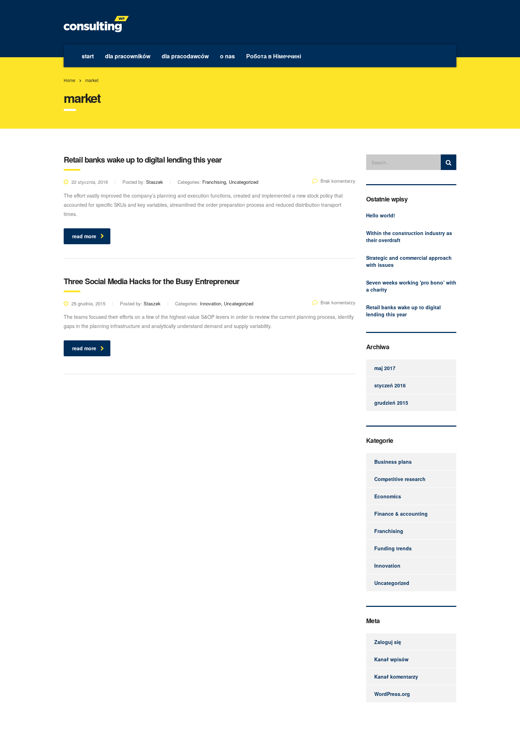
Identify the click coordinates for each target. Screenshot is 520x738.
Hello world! (380, 215)
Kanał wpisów (391, 659)
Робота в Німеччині (273, 56)
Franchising (388, 530)
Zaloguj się (387, 641)
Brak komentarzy (338, 180)
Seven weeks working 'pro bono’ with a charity (411, 286)
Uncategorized (391, 582)
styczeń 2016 (390, 385)
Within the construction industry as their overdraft (409, 236)
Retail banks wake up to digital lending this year (403, 311)
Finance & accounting (401, 513)
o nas (227, 56)
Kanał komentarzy (396, 676)
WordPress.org (392, 693)
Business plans (393, 461)
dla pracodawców (185, 56)
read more (84, 236)
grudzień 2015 (391, 402)
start (88, 56)
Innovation (387, 565)
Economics (387, 496)
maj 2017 (384, 367)
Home (69, 80)
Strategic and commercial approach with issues (409, 261)
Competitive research (400, 478)
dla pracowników (127, 56)
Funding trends (393, 548)
